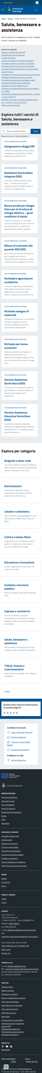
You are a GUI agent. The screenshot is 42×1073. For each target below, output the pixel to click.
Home (3, 18)
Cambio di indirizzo (8, 57)
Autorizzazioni (6, 839)
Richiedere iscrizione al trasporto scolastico (17, 63)
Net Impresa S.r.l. (25, 1068)
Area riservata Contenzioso (11, 1005)
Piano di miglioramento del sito (13, 998)
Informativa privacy (8, 1012)
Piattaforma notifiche (9, 994)
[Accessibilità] (6, 1067)
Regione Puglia (8, 3)
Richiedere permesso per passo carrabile (16, 77)
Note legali (5, 1016)
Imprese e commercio (9, 858)
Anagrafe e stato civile (10, 836)
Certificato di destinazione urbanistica (15, 83)
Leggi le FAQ (6, 1026)
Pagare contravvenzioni (10, 105)
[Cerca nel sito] (34, 10)
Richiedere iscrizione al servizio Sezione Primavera (20, 74)
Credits (13, 1061)
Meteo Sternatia (7, 990)
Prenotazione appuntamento (12, 1031)
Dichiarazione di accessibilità (12, 1020)
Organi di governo (8, 808)
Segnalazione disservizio (10, 1029)
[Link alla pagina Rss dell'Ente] (11, 1046)
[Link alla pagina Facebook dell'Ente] (2, 1046)
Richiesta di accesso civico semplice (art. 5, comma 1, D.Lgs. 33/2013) (20, 95)
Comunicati (5, 882)
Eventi (3, 902)
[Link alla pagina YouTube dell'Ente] (7, 1046)
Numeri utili (5, 953)
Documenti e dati (8, 801)
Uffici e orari (5, 949)
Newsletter (5, 1049)
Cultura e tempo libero (10, 847)
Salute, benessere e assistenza (15, 142)
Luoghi (4, 898)
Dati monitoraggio (8, 1058)
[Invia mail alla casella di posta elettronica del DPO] (16, 966)
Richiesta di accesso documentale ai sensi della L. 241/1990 (20, 90)
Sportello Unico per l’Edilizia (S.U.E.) (14, 85)
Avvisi (3, 886)
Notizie (4, 878)
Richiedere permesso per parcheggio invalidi (18, 80)
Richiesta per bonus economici (13, 55)
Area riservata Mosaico (10, 1001)
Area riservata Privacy (9, 1009)
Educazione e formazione (11, 851)
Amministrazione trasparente (12, 1023)
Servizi (10, 18)
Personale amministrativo (11, 812)
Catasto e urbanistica (9, 843)
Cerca (35, 131)
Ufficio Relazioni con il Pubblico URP (15, 945)
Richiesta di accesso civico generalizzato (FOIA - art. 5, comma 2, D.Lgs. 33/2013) (19, 101)
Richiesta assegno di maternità (13, 52)
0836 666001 (14, 923)
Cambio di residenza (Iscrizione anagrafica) (17, 60)
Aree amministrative (9, 797)
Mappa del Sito (31, 1061)
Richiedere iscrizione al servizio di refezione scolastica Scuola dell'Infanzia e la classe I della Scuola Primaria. (19, 69)
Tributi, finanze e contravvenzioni (14, 865)
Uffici (3, 819)
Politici (3, 816)
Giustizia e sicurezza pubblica (12, 854)
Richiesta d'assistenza (9, 1034)
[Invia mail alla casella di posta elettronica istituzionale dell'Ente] (21, 930)
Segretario (5, 823)
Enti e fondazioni (7, 804)
